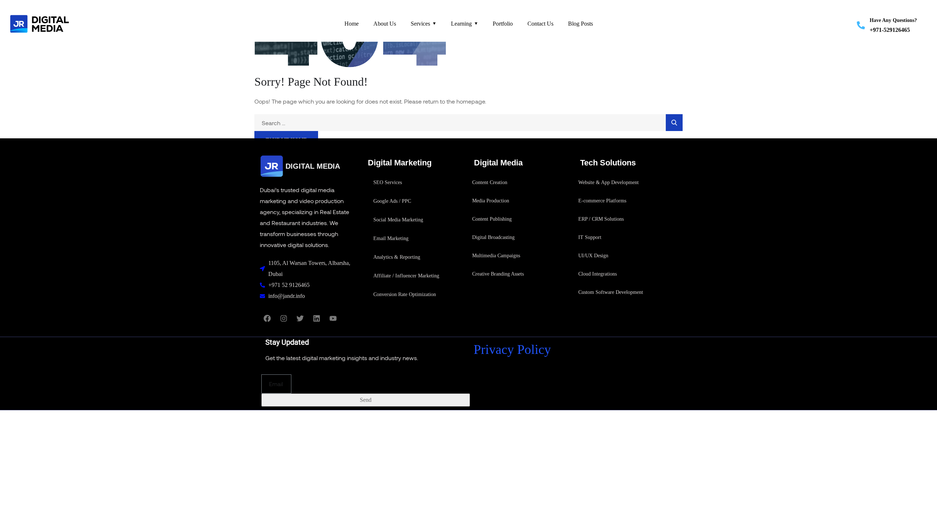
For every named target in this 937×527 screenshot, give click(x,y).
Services (420, 23)
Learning (461, 23)
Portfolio (503, 23)
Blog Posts (580, 23)
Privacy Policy (512, 349)
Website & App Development (608, 182)
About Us (384, 23)
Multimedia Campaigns (496, 255)
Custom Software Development (610, 292)
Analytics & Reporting (396, 257)
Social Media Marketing (398, 220)
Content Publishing (492, 219)
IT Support (589, 237)
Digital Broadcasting (493, 237)
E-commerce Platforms (602, 200)
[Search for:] (468, 123)
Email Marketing (390, 238)
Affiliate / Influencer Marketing (406, 276)
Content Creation (489, 182)
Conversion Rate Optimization (404, 294)
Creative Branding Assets (498, 274)
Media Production (490, 200)
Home (351, 23)
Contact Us (540, 23)
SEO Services (387, 182)
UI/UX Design (593, 255)
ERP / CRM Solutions (601, 219)
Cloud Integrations (597, 274)
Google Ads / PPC (392, 201)
